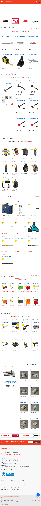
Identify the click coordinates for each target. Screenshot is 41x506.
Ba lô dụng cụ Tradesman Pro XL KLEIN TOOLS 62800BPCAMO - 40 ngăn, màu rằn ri (35, 163)
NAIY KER (3, 80)
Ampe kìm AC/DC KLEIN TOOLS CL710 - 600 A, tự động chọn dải (6, 163)
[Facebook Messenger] (38, 494)
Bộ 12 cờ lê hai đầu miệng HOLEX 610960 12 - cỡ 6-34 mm (20, 36)
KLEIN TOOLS (4, 145)
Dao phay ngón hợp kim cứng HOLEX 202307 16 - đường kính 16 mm (24, 402)
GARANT (3, 200)
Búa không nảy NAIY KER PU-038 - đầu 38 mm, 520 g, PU (21, 118)
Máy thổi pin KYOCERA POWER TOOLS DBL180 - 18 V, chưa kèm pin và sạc (5, 339)
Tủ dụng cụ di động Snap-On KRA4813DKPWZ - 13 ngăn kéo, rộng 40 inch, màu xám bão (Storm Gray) (20, 297)
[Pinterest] (9, 470)
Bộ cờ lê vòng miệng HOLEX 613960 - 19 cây (33, 54)
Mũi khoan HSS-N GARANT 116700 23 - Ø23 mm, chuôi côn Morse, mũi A (7, 256)
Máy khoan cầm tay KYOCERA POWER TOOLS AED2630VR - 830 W (36, 339)
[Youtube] (11, 470)
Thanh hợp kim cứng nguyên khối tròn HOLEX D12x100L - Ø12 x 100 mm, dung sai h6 (9, 382)
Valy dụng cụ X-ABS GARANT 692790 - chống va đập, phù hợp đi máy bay (7, 201)
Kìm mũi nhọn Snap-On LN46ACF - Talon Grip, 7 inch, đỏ (12, 283)
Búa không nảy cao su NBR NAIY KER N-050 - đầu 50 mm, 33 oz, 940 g (34, 82)
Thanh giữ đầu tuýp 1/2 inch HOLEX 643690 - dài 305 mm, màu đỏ (33, 36)
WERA (29, 200)
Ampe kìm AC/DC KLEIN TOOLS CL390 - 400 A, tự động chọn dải (15, 146)
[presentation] (1, 21)
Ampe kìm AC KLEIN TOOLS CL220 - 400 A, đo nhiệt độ (15, 163)
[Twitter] (4, 470)
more (38, 138)
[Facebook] (1, 470)
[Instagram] (6, 470)
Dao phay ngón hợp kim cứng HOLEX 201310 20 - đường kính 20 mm (24, 418)
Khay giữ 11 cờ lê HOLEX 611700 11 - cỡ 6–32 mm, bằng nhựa (20, 54)
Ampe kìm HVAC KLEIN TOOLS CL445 (35, 146)
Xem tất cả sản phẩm (35, 28)
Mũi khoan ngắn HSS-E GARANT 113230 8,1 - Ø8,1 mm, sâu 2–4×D (7, 238)
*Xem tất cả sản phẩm (35, 275)
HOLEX (3, 34)
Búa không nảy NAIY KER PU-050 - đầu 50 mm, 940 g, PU (34, 118)
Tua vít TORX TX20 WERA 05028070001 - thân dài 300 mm (33, 201)
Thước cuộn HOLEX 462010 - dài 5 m (7, 54)
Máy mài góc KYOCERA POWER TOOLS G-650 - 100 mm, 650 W (25, 322)
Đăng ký (36, 442)
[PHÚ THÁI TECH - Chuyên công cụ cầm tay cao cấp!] (8, 1)
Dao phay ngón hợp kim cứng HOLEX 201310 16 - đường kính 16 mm (35, 418)
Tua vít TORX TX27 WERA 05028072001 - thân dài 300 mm (7, 220)
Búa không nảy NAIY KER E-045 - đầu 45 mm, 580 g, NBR (21, 100)
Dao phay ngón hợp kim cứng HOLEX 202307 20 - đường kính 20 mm (35, 386)
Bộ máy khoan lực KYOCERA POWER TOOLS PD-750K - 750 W (36, 322)
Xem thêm (37, 361)
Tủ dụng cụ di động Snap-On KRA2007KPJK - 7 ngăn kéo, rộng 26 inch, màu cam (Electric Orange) (28, 297)
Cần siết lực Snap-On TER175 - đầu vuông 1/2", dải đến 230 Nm (12, 297)
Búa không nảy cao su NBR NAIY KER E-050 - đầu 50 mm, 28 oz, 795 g (21, 82)
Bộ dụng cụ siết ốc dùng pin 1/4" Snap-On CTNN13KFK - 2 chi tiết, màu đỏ (5, 283)
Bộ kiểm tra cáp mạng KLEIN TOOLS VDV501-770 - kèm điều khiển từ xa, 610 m (6, 146)
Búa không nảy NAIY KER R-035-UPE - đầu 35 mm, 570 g (7, 83)
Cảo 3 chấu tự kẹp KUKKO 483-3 (20, 201)
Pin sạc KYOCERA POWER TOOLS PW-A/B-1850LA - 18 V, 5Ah (15, 339)
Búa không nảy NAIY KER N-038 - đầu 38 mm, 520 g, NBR (34, 100)
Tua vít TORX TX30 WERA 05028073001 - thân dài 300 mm (20, 220)
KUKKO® (16, 200)
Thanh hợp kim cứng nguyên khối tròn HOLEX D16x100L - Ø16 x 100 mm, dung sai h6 (35, 369)
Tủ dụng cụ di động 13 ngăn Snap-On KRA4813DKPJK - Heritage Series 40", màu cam (5, 297)
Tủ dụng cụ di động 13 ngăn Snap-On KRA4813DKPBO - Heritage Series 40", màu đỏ (28, 283)
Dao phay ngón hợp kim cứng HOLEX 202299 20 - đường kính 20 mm (35, 402)
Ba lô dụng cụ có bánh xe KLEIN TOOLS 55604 (25, 146)
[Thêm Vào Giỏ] (12, 104)
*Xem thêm (37, 196)
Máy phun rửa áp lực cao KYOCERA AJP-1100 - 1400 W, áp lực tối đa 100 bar (25, 339)
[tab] (13, 31)
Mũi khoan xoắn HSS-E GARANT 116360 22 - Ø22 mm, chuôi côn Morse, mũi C (33, 238)
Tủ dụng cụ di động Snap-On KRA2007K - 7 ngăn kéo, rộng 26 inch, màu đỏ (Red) (36, 297)
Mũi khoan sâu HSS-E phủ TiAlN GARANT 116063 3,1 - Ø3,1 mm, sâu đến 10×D (20, 238)
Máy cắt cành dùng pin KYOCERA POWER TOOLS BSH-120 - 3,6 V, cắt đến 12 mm (5, 322)
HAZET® (29, 218)
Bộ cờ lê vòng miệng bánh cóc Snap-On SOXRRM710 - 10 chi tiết (36, 283)
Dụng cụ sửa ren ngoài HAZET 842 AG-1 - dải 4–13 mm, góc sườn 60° (33, 220)
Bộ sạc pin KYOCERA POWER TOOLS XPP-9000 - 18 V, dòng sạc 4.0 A (15, 322)
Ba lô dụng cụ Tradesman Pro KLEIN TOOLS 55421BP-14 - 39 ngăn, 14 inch (25, 163)
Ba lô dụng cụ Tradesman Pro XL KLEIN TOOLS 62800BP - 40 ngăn (15, 179)
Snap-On (3, 281)
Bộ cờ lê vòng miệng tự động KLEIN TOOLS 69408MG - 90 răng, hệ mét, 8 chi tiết (6, 179)
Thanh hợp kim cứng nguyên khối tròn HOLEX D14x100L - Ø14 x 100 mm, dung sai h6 (24, 386)
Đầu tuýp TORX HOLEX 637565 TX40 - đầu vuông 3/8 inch (7, 36)
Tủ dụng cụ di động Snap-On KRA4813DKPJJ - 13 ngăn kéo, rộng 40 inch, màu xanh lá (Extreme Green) (20, 283)
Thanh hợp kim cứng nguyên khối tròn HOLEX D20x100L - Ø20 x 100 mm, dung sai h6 (24, 369)
